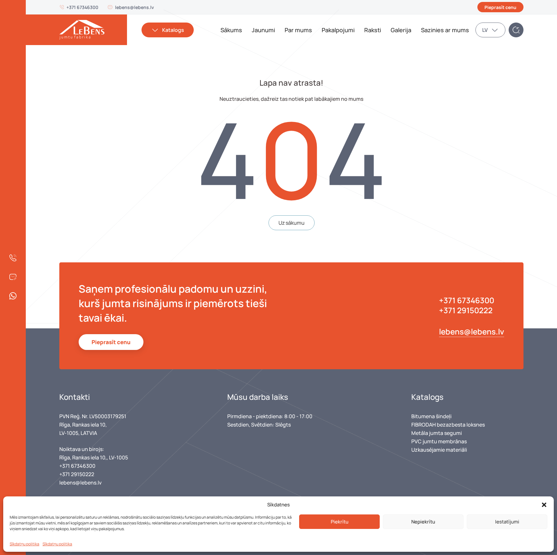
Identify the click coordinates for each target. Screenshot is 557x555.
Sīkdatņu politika (24, 544)
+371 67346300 (82, 7)
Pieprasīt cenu (500, 7)
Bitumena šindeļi (431, 416)
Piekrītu (339, 521)
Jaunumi (263, 30)
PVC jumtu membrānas (439, 441)
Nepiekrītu (423, 521)
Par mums (298, 30)
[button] (544, 505)
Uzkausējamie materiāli (439, 449)
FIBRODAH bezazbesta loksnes (448, 424)
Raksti (372, 30)
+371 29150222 (466, 310)
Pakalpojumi (338, 30)
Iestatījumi (507, 521)
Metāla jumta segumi (436, 433)
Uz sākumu (291, 222)
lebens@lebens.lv (134, 7)
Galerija (401, 30)
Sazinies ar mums (445, 30)
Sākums (231, 30)
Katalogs (173, 29)
